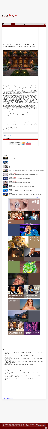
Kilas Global (13, 24)
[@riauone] (40, 425)
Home (4, 28)
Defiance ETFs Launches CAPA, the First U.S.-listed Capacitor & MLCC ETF (18, 367)
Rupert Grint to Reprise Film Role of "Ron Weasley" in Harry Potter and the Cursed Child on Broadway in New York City (26, 167)
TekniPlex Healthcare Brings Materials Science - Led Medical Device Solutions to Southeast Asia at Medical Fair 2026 (26, 162)
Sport (23, 24)
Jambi (25, 24)
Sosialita (21, 24)
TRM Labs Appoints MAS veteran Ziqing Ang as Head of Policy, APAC (19, 182)
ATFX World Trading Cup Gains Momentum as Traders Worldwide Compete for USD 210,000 (23, 158)
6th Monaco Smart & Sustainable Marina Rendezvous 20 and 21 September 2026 (19, 355)
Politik (8, 24)
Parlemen (16, 24)
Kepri (18, 24)
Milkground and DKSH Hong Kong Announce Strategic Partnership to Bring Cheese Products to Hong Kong (25, 194)
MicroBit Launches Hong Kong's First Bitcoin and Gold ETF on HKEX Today (20, 190)
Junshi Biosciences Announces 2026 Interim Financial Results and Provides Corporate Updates (23, 174)
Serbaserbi (33, 24)
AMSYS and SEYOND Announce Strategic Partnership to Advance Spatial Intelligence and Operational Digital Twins (24, 379)
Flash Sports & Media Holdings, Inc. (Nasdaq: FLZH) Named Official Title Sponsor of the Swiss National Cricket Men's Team (24, 353)
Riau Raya (5, 24)
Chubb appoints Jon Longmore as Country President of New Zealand (19, 178)
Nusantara (30, 24)
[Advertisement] (24, 6)
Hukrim (10, 24)
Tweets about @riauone (8, 398)
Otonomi (27, 24)
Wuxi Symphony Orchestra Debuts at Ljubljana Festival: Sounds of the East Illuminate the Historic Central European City (23, 373)
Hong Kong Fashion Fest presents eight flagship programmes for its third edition (21, 186)
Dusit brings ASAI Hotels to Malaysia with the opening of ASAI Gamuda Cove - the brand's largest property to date (26, 170)
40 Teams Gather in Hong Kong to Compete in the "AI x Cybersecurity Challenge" (19, 364)
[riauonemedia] (38, 425)
